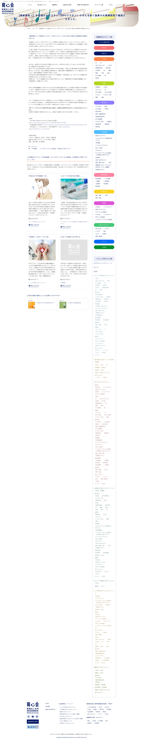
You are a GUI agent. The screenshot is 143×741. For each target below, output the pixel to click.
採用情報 (47, 706)
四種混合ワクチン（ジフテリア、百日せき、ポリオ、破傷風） (104, 166)
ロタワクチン (99, 150)
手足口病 (98, 206)
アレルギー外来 (107, 94)
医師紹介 (90, 723)
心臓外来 (109, 121)
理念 (89, 720)
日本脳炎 (98, 157)
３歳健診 (98, 183)
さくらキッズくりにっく (102, 382)
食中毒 (97, 391)
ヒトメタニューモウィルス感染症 (104, 219)
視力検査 (106, 183)
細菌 (97, 97)
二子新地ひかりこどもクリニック (104, 592)
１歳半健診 (106, 181)
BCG (110, 162)
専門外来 (104, 102)
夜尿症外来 (98, 124)
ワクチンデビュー (99, 598)
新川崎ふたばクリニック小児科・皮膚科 (70, 714)
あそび (104, 47)
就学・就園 (98, 195)
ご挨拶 (94, 720)
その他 (110, 65)
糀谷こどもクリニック (101, 667)
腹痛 (110, 70)
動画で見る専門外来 (83, 4)
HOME (47, 703)
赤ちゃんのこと (104, 225)
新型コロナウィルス (100, 209)
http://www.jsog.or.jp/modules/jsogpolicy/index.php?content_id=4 (65, 124)
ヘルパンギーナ (108, 214)
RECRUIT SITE (33, 721)
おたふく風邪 (99, 147)
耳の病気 (98, 70)
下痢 (103, 73)
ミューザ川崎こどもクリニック (37, 221)
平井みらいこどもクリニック (103, 263)
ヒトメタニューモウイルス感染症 (103, 626)
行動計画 (97, 723)
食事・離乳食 (99, 236)
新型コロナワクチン (101, 135)
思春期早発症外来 (100, 116)
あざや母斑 (98, 92)
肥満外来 (107, 124)
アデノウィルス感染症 (101, 212)
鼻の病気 (108, 67)
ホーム (30, 4)
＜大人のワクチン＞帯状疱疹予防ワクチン (104, 139)
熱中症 (97, 78)
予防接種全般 (98, 315)
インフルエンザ (107, 206)
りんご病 (98, 214)
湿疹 (103, 97)
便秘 (97, 73)
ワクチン (107, 228)
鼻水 (108, 73)
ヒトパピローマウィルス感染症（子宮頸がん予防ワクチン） (55, 148)
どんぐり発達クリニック (66, 720)
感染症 (104, 203)
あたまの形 (98, 228)
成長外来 (104, 191)
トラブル (98, 231)
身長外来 (98, 126)
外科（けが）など (100, 65)
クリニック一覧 (98, 4)
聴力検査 (98, 186)
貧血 (106, 106)
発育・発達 (98, 197)
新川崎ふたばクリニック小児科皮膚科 (104, 361)
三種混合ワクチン (100, 169)
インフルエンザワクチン (102, 145)
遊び (105, 231)
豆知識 (104, 233)
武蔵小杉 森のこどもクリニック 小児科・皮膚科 (104, 489)
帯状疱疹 (98, 87)
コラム (111, 4)
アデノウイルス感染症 (100, 618)
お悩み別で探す (67, 4)
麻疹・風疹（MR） (100, 162)
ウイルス (98, 94)
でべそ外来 (98, 106)
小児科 (104, 59)
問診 (96, 271)
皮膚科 (104, 83)
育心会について (42, 4)
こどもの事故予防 (104, 42)
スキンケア (98, 89)
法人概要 (100, 720)
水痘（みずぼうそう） (101, 160)
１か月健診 (107, 178)
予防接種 (34, 148)
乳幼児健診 (104, 174)
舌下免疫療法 (99, 119)
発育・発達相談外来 (101, 113)
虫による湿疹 (108, 92)
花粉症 (106, 108)
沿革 (106, 720)
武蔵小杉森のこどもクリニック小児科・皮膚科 (71, 718)
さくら (97, 267)
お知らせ (104, 53)
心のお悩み (98, 108)
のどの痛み (98, 75)
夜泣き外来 (98, 111)
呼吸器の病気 (99, 67)
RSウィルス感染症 (100, 217)
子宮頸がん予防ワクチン (101, 306)
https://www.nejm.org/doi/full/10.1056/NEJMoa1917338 (47, 122)
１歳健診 (98, 181)
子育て (106, 195)
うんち (97, 233)
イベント (104, 241)
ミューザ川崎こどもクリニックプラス (104, 582)
